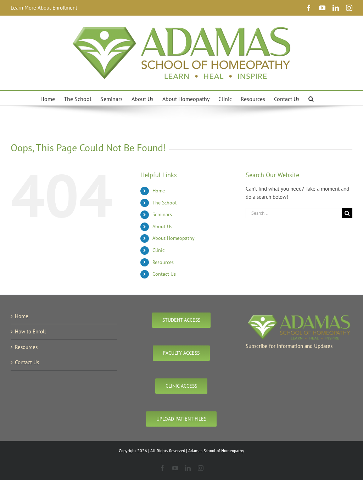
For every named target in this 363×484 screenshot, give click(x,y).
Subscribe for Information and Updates (289, 346)
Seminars (162, 214)
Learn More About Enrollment (44, 7)
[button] (311, 98)
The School (164, 202)
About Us (162, 226)
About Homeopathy (173, 238)
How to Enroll (30, 331)
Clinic (158, 250)
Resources (163, 262)
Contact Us (164, 274)
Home (158, 190)
